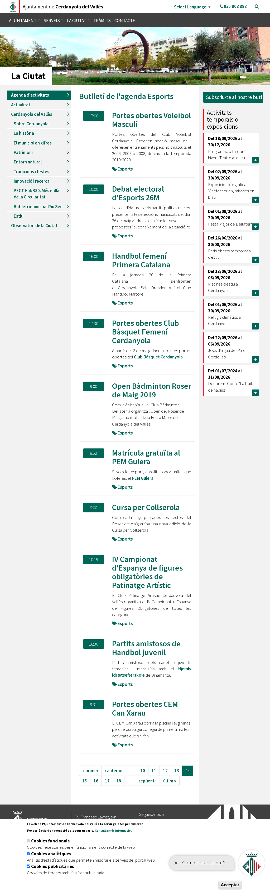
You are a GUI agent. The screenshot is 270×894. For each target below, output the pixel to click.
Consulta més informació (113, 830)
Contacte (124, 20)
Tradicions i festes (31, 171)
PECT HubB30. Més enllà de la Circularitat (36, 194)
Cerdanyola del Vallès (31, 114)
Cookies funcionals (50, 841)
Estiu (18, 216)
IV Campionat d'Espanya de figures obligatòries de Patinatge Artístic (147, 572)
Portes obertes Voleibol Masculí (151, 119)
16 (96, 781)
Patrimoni (23, 152)
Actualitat (20, 105)
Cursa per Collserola (146, 507)
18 (118, 781)
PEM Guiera (142, 478)
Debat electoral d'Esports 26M (138, 193)
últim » (169, 781)
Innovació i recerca (32, 181)
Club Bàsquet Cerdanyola (158, 357)
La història (24, 133)
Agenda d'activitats (30, 95)
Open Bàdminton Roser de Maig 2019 (151, 390)
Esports (160, 96)
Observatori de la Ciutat (34, 225)
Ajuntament (23, 20)
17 (107, 781)
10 (142, 770)
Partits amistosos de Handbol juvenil (146, 647)
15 (84, 781)
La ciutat (77, 20)
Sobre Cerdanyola (31, 124)
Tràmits (102, 20)
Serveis (52, 20)
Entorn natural (28, 162)
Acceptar (230, 884)
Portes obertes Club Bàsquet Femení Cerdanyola (145, 331)
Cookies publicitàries (52, 866)
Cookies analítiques (51, 854)
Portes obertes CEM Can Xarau (145, 708)
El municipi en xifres (33, 143)
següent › (147, 781)
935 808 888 (235, 6)
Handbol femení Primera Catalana (141, 260)
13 (176, 770)
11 (154, 770)
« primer (90, 770)
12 (165, 770)
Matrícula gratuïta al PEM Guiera (146, 457)
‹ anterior (114, 770)
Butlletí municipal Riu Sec (38, 206)
